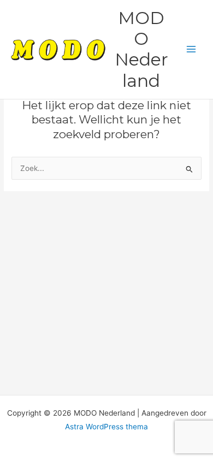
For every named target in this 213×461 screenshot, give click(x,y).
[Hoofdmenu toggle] (191, 49)
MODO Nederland (141, 49)
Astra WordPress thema (106, 426)
